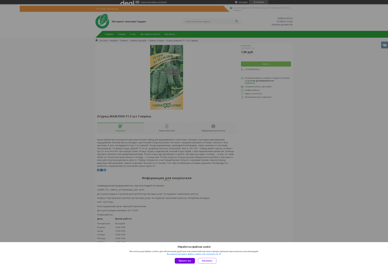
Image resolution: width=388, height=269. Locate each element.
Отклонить (207, 261)
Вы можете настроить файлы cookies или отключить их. (193, 254)
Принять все (185, 261)
